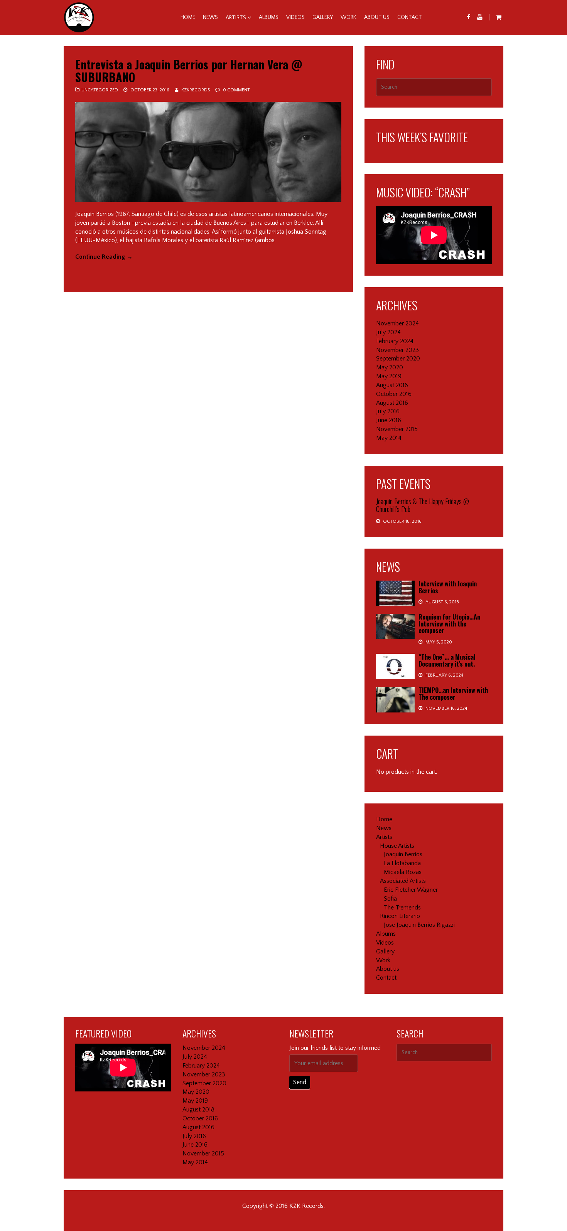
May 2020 (389, 367)
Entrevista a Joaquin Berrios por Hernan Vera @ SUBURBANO (188, 71)
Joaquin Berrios (403, 854)
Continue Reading (104, 256)
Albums (268, 17)
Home (188, 17)
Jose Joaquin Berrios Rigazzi (419, 924)
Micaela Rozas (403, 872)
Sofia (390, 898)
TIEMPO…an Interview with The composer (453, 693)
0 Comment (236, 90)
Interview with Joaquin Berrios (447, 587)
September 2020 (398, 358)
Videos (295, 17)
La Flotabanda (402, 863)
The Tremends (402, 907)
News (210, 17)
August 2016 (392, 402)
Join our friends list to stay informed (335, 1047)
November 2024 (397, 323)
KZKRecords (195, 90)
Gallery (322, 17)
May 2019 (389, 376)
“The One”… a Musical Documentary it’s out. (446, 660)
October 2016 (394, 394)
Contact (409, 17)
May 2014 (389, 437)
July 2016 (388, 411)
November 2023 (397, 350)
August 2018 (392, 385)
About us (377, 17)
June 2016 (388, 420)
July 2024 (388, 332)
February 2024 (394, 341)
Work (348, 17)
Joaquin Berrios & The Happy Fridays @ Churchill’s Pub (422, 505)
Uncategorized (99, 90)
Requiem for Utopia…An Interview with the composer (449, 623)
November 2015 (397, 429)
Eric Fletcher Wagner (411, 889)
